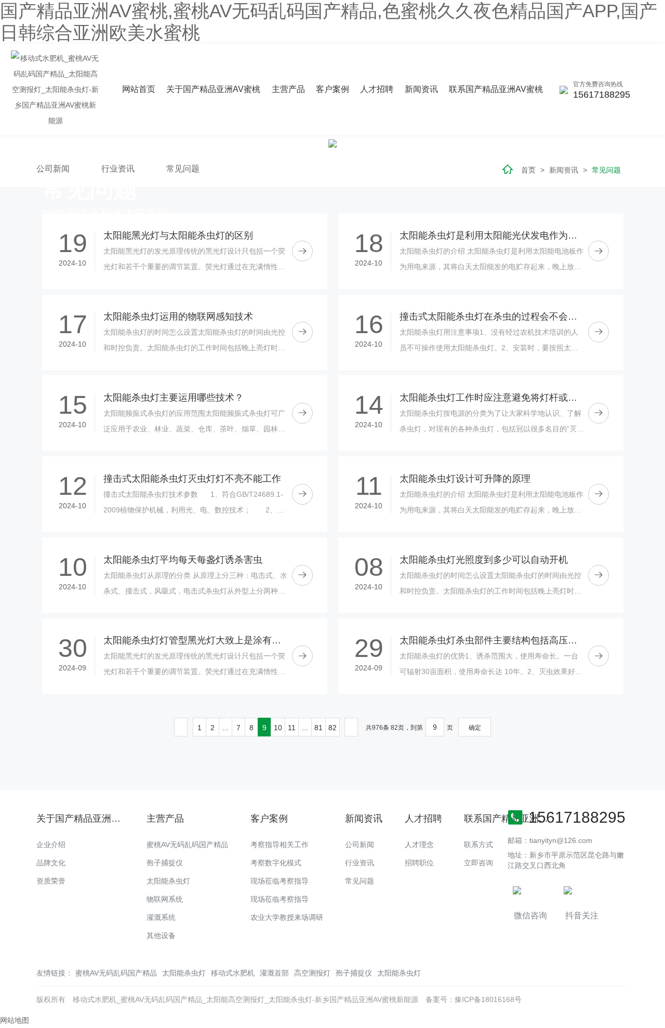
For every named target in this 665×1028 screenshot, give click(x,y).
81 (318, 727)
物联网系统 (165, 899)
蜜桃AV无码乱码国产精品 (187, 844)
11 (292, 727)
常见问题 (359, 881)
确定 (475, 727)
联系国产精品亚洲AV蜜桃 (496, 89)
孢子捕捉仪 (165, 863)
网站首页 (138, 89)
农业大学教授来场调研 (286, 917)
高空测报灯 (312, 973)
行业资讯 (359, 863)
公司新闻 (359, 844)
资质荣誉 (50, 881)
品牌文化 (50, 863)
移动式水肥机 (233, 973)
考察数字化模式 (275, 863)
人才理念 (419, 844)
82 (332, 727)
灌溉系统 (161, 917)
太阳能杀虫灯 (168, 881)
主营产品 (288, 89)
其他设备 (161, 935)
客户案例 (332, 89)
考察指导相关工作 (279, 844)
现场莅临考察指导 (279, 881)
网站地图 (14, 1020)
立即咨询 (478, 863)
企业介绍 (50, 844)
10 (278, 727)
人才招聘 (376, 89)
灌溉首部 (274, 973)
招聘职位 (419, 863)
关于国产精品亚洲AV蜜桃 (213, 89)
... (225, 727)
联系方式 (478, 844)
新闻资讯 (421, 89)
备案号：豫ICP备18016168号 (473, 999)
